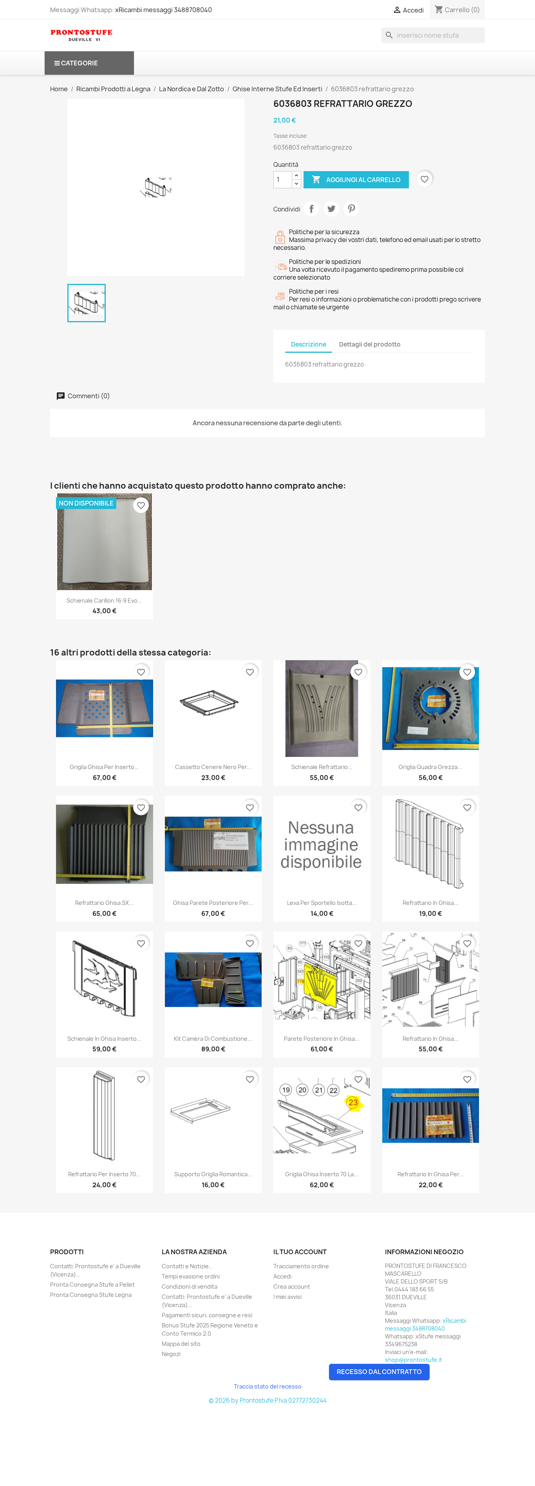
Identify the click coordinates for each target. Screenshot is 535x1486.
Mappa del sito (181, 1343)
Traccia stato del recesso (268, 1386)
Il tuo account (300, 1252)
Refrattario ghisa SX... (104, 902)
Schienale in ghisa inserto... (104, 1038)
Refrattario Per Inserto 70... (104, 1174)
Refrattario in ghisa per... (431, 1174)
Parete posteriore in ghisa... (322, 1038)
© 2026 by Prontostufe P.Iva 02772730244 (268, 1400)
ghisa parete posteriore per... (213, 902)
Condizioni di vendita (189, 1286)
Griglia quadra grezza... (430, 767)
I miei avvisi (287, 1296)
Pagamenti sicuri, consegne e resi (207, 1315)
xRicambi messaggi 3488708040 (163, 9)
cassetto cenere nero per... (213, 767)
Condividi (311, 209)
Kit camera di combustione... (213, 1038)
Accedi (282, 1276)
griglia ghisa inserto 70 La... (321, 1174)
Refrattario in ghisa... (431, 902)
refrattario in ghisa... (431, 1038)
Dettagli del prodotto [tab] (370, 344)
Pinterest (351, 209)
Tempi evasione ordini (191, 1276)
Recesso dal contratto (379, 1371)
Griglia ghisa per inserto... (104, 767)
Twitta (331, 209)
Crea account (291, 1286)
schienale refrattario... (321, 767)
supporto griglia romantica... (213, 1174)
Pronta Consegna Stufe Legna (91, 1294)
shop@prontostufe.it (413, 1359)
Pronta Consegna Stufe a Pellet (92, 1284)
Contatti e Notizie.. (187, 1266)
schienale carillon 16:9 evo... (104, 600)
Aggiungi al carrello (356, 179)
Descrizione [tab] (308, 344)
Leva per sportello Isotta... (322, 902)
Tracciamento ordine (301, 1266)
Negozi (171, 1354)
